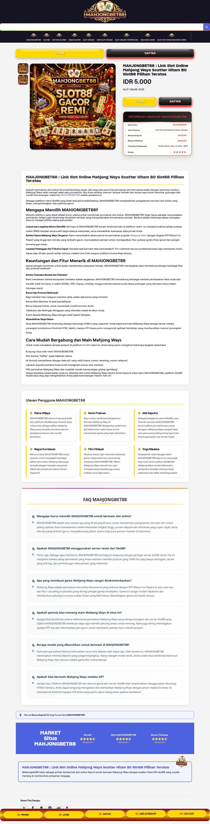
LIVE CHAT (189, 814)
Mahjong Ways (138, 235)
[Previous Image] (32, 107)
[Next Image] (113, 107)
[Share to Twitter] (24, 808)
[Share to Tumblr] (67, 808)
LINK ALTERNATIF (148, 814)
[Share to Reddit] (58, 808)
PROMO (25, 814)
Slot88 (86, 345)
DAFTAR (150, 53)
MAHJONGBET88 (70, 195)
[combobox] (101, 27)
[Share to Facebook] (32, 808)
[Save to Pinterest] (50, 808)
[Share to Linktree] (41, 808)
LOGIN (59, 53)
